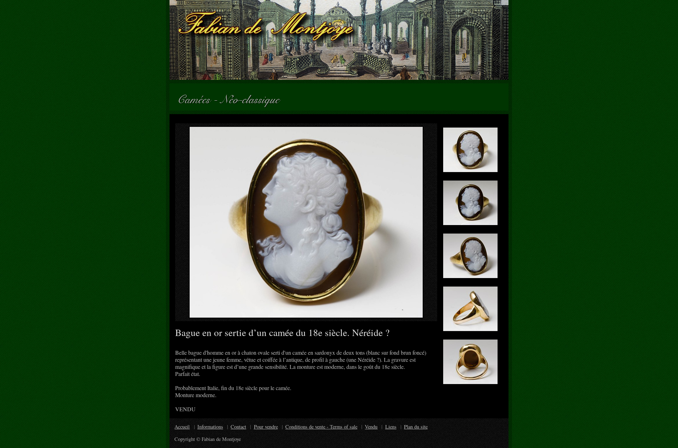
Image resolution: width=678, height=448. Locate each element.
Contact (238, 426)
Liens (391, 426)
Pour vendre (266, 426)
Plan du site (416, 426)
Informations (210, 426)
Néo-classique (253, 97)
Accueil (182, 426)
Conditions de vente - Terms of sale (321, 426)
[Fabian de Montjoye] (339, 40)
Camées (196, 97)
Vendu (371, 426)
